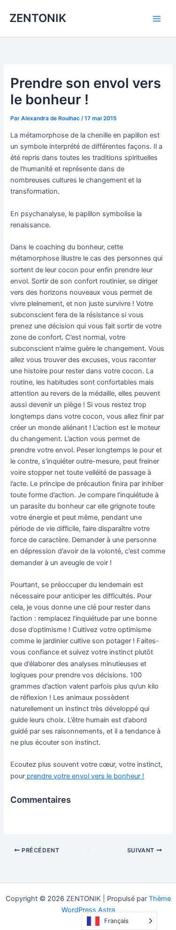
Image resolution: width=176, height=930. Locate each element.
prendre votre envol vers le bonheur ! (84, 776)
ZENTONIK (37, 18)
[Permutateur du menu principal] (157, 19)
